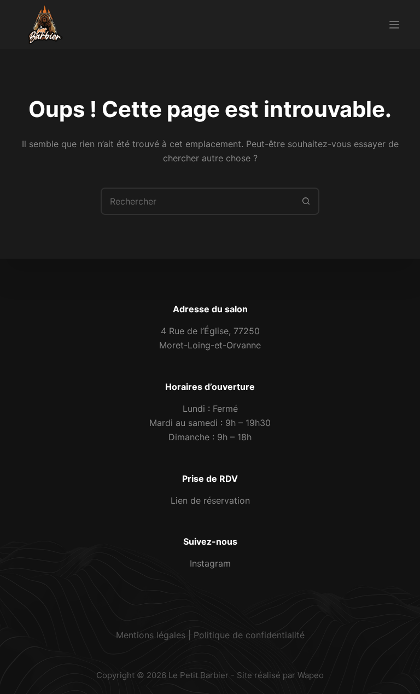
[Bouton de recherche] (305, 201)
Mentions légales (150, 634)
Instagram (210, 563)
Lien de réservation (210, 500)
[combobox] (197, 201)
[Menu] (394, 25)
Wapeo (311, 675)
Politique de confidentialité (249, 634)
